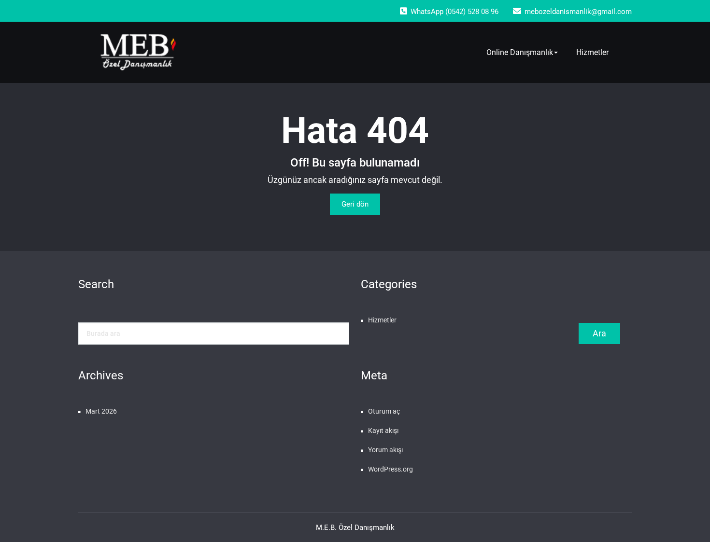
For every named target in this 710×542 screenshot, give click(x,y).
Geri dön (355, 204)
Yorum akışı (385, 450)
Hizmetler (592, 52)
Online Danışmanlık (519, 52)
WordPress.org (390, 469)
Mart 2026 (101, 411)
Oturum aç (384, 411)
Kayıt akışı (383, 430)
